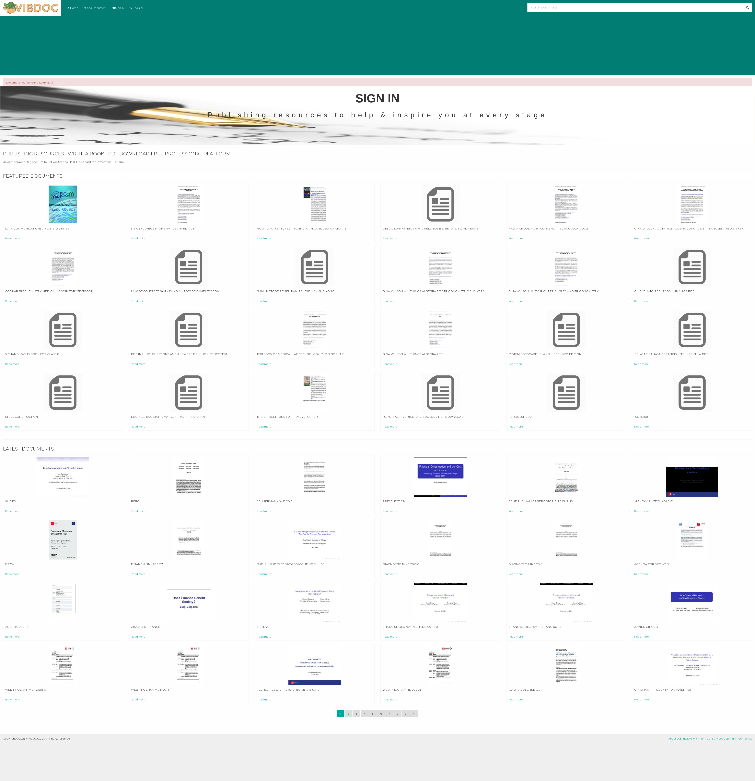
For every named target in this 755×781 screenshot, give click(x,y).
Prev (738, 137)
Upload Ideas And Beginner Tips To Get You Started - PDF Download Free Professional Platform (63, 161)
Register (137, 7)
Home (74, 7)
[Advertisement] (377, 45)
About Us (674, 738)
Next (748, 137)
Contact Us (745, 738)
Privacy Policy (690, 738)
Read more (12, 238)
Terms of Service (711, 738)
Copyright (730, 738)
